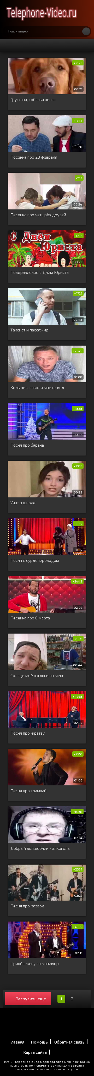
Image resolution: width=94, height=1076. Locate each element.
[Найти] (86, 31)
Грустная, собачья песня (33, 99)
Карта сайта (35, 1052)
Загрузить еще (31, 998)
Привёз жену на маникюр (34, 963)
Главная (16, 1041)
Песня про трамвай (28, 790)
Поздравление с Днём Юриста (39, 272)
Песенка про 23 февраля (33, 156)
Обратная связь (69, 1041)
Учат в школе (23, 502)
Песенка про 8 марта (30, 617)
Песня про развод (27, 905)
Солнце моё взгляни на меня (37, 675)
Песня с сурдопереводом (34, 560)
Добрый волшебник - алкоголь (40, 848)
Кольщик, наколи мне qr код (37, 387)
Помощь (39, 1041)
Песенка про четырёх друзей (38, 214)
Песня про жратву (27, 732)
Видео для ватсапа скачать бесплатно (42, 13)
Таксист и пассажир (29, 329)
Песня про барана (27, 444)
